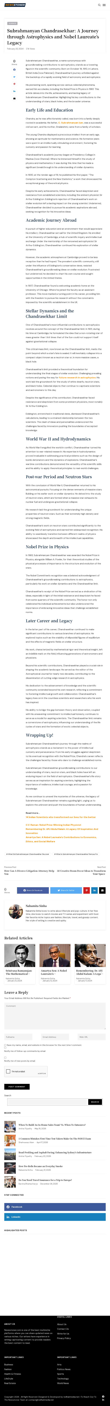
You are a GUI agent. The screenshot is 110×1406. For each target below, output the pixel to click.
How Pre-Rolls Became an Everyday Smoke (41, 1166)
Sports (60, 1374)
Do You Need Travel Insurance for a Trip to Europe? (45, 1180)
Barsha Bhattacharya (28, 1184)
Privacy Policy (64, 1338)
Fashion (8, 1369)
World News (63, 1383)
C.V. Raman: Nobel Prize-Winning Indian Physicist (53, 824)
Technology (63, 1378)
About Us (61, 1324)
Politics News (63, 1369)
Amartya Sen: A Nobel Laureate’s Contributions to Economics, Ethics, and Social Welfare (54, 972)
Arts (59, 1364)
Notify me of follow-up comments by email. (25, 1051)
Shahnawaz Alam (26, 1142)
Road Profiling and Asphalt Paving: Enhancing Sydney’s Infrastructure (55, 1152)
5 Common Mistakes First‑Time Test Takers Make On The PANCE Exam (55, 1138)
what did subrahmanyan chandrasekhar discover (28, 854)
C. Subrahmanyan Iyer (70, 122)
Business (8, 1364)
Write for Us (63, 1333)
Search (7, 1095)
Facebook (17, 1206)
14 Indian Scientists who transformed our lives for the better (61, 817)
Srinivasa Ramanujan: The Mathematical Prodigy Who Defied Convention (19, 972)
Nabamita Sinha (36, 905)
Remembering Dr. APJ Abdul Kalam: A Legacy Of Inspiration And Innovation (90, 972)
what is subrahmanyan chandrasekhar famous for (77, 854)
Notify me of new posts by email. (20, 1061)
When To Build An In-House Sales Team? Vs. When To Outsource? (52, 1124)
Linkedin (15, 1217)
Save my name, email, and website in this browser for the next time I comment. (44, 1045)
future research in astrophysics (77, 377)
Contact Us (63, 1329)
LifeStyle (8, 1378)
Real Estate (10, 1383)
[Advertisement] (55, 1268)
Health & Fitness (12, 1374)
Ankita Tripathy (25, 1128)
